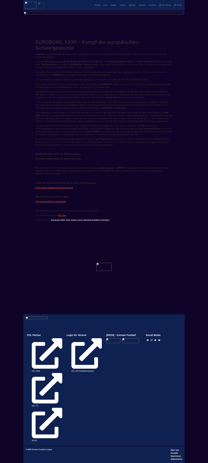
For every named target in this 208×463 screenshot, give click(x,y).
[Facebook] (148, 340)
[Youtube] (159, 340)
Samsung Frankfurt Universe (96, 220)
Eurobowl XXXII (58, 220)
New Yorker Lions (74, 220)
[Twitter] (155, 340)
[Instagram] (151, 340)
